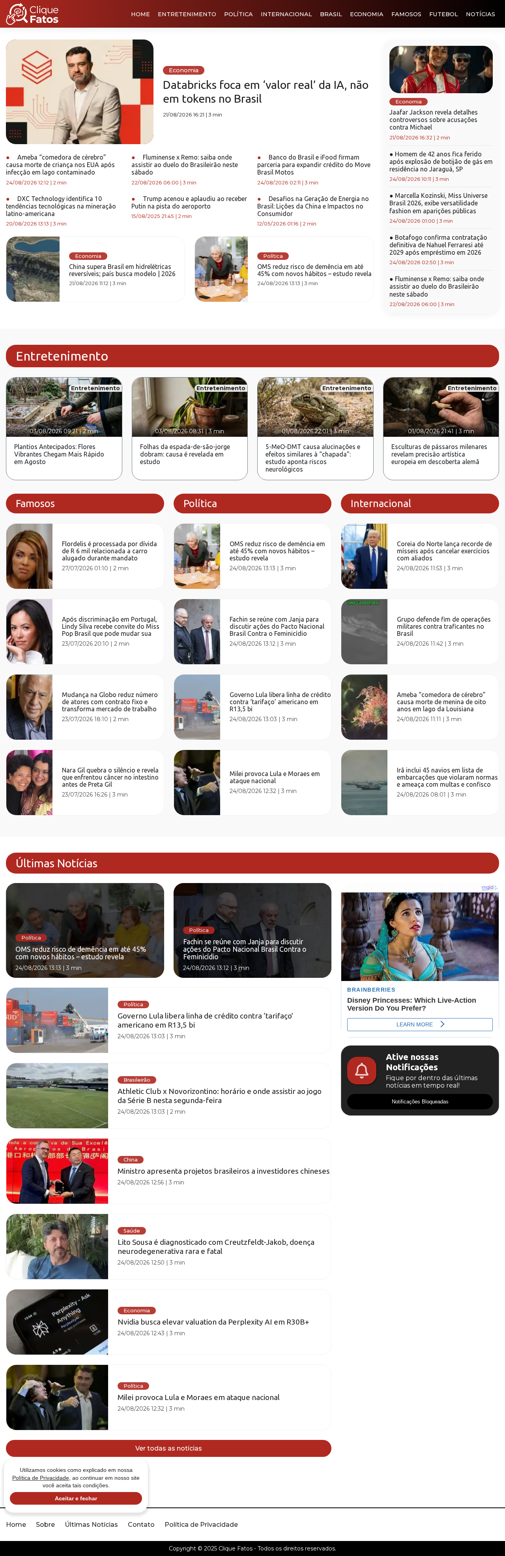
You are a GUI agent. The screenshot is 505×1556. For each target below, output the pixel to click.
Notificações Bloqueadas (420, 1102)
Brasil (331, 14)
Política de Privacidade (201, 1524)
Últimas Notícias (91, 1524)
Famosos (406, 14)
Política (238, 14)
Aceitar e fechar (76, 1498)
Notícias (480, 14)
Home (140, 14)
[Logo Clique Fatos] (32, 14)
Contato (141, 1524)
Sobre (45, 1524)
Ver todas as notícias (168, 1448)
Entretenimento (187, 14)
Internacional (286, 14)
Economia (366, 14)
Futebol (443, 14)
